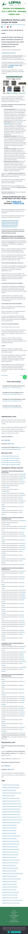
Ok (8, 932)
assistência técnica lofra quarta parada (10, 841)
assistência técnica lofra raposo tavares (10, 844)
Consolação (7, 487)
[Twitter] (5, 27)
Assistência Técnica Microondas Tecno (14, 386)
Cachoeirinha (7, 524)
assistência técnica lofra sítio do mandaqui (11, 878)
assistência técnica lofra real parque (10, 846)
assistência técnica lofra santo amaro (10, 862)
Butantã (22, 696)
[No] (26, 930)
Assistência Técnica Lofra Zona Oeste (9, 222)
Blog (14, 918)
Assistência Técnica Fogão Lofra (12, 406)
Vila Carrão (23, 661)
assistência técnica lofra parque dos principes (12, 806)
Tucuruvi (23, 549)
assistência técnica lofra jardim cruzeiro (10, 784)
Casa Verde (23, 526)
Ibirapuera (23, 590)
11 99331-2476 (18, 203)
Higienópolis (7, 491)
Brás (22, 479)
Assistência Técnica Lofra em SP (8, 52)
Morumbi (23, 622)
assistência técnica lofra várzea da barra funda (12, 900)
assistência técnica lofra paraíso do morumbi (11, 793)
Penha (22, 657)
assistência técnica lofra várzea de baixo (11, 903)
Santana (23, 545)
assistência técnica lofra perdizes (9, 825)
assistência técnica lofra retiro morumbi (10, 849)
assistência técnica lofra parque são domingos (12, 819)
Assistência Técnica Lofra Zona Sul (9, 226)
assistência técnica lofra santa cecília (10, 854)
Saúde (22, 630)
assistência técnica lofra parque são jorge (11, 822)
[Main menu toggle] (25, 3)
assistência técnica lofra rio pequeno (10, 852)
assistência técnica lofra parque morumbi (11, 814)
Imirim (22, 532)
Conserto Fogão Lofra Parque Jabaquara (10, 458)
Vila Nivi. (23, 564)
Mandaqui (23, 543)
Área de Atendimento (14, 915)
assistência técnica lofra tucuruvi (9, 889)
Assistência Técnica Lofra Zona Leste (9, 223)
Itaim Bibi (23, 596)
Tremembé (23, 547)
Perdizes (23, 708)
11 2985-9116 (11, 11)
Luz (22, 497)
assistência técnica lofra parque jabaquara (11, 811)
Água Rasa (23, 646)
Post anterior (4, 375)
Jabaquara (23, 597)
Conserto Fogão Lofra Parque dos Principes (11, 462)
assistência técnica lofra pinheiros (9, 827)
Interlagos (23, 592)
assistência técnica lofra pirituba (9, 833)
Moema (22, 620)
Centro (22, 483)
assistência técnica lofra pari (8, 795)
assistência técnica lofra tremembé (9, 886)
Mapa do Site (14, 920)
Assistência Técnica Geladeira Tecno (13, 392)
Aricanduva (23, 652)
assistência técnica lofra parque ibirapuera (11, 809)
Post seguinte (23, 375)
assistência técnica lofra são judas (9, 876)
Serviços (14, 913)
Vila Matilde (23, 667)
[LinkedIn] (10, 27)
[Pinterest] (7, 27)
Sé (21, 510)
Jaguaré (22, 698)
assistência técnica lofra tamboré (9, 881)
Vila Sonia (23, 733)
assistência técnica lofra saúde (8, 865)
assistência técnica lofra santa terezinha (10, 860)
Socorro (22, 632)
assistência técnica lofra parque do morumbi (11, 803)
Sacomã (23, 624)
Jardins (22, 615)
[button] (25, 377)
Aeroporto (23, 571)
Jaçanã (22, 534)
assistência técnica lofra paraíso (9, 790)
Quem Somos (14, 912)
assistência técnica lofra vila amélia (9, 897)
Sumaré (22, 727)
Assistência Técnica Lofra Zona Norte (9, 225)
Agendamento (14, 917)
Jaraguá (22, 700)
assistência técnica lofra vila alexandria (10, 892)
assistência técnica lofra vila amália (9, 895)
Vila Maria (23, 559)
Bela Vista (23, 476)
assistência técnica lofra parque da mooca (11, 801)
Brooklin (23, 576)
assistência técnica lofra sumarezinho (10, 868)
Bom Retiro (23, 478)
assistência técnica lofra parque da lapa (10, 798)
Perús (22, 710)
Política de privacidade (14, 921)
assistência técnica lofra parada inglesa (10, 787)
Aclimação (23, 474)
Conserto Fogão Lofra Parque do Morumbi (10, 464)
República (23, 500)
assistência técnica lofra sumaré (9, 870)
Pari (22, 499)
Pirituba (22, 714)
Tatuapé (22, 659)
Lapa (22, 706)
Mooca (22, 655)
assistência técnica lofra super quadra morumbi (12, 873)
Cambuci (23, 481)
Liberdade (23, 495)
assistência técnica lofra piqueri (9, 830)
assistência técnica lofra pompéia (9, 838)
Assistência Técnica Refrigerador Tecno (14, 399)
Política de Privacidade (16, 932)
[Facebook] (2, 27)
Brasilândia (23, 520)
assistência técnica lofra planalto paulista (11, 835)
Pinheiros (23, 712)
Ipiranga (23, 594)
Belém (22, 654)
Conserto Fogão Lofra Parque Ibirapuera (10, 460)
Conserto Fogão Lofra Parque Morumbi (10, 456)
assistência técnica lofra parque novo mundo (11, 817)
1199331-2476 (14, 14)
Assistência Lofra (6, 387)
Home (14, 910)
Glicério (22, 493)
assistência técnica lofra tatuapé (9, 884)
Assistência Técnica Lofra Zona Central (10, 220)
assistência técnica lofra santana (9, 857)
